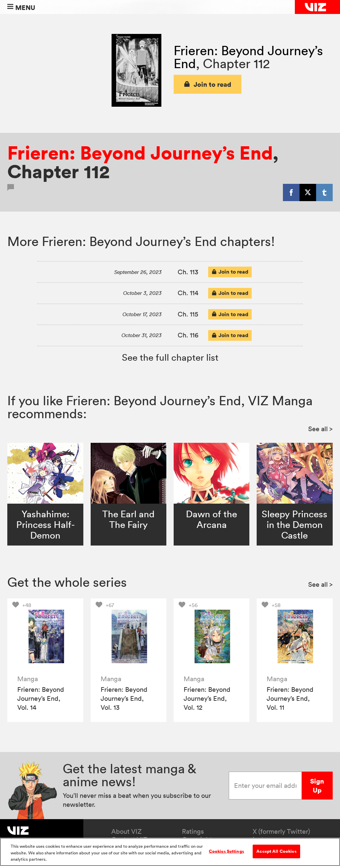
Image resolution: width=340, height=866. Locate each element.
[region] (170, 852)
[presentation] (45, 636)
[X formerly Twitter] (307, 192)
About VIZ (126, 831)
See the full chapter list (170, 357)
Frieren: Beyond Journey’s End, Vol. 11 (290, 698)
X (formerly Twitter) (281, 831)
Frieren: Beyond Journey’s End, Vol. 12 (207, 698)
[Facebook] (291, 192)
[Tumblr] (324, 192)
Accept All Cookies (276, 851)
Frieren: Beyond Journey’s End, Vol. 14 (40, 698)
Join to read (212, 84)
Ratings (193, 831)
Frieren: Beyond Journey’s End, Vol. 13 (124, 698)
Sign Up (317, 786)
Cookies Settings (226, 851)
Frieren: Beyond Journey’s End (140, 153)
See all (320, 429)
